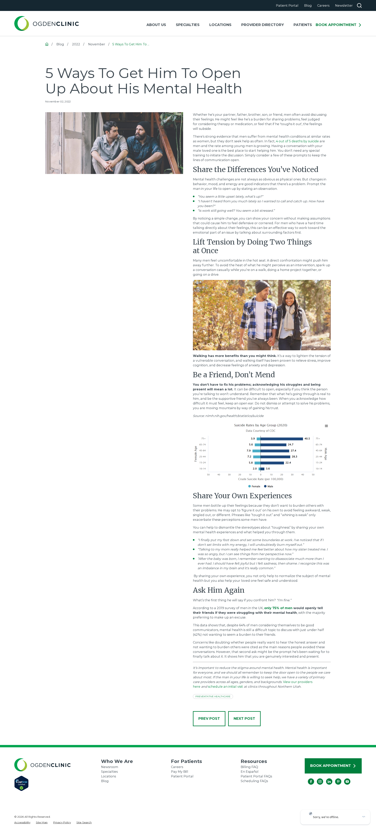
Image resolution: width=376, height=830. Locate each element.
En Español (249, 772)
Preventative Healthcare (212, 696)
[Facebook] (308, 778)
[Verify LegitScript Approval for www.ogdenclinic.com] (57, 783)
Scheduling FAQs (254, 781)
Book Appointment (336, 25)
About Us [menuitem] (156, 25)
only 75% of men (278, 608)
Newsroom (109, 767)
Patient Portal (287, 5)
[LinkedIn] (326, 778)
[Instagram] (317, 778)
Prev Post (209, 718)
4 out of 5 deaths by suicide (297, 141)
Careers (323, 5)
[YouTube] (344, 778)
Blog (308, 5)
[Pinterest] (335, 778)
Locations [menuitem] (220, 25)
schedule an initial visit (225, 686)
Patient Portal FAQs (256, 776)
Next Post (244, 718)
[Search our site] (359, 5)
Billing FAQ (249, 767)
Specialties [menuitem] (188, 25)
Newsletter (344, 5)
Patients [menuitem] (303, 25)
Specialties (109, 772)
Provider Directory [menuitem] (262, 25)
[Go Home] (46, 44)
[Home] (46, 23)
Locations (108, 776)
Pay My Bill (179, 772)
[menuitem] (22, 822)
